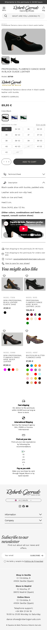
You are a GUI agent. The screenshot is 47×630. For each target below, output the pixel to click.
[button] (43, 9)
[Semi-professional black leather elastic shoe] (12, 284)
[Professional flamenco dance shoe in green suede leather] (23, 117)
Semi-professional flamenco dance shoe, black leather (12, 358)
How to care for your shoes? (17, 263)
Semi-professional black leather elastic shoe (12, 302)
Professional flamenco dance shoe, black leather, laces (34, 303)
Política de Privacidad (33, 561)
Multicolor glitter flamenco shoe (35, 356)
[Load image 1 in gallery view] (6, 60)
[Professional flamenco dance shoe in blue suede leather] (14, 117)
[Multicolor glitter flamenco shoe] (35, 339)
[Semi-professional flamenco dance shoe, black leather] (12, 339)
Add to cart (29, 162)
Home (4, 24)
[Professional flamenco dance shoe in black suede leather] (5, 117)
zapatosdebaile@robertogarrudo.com (29, 259)
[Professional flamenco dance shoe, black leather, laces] (35, 284)
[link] (5, 312)
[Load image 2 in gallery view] (15, 60)
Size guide (40, 125)
